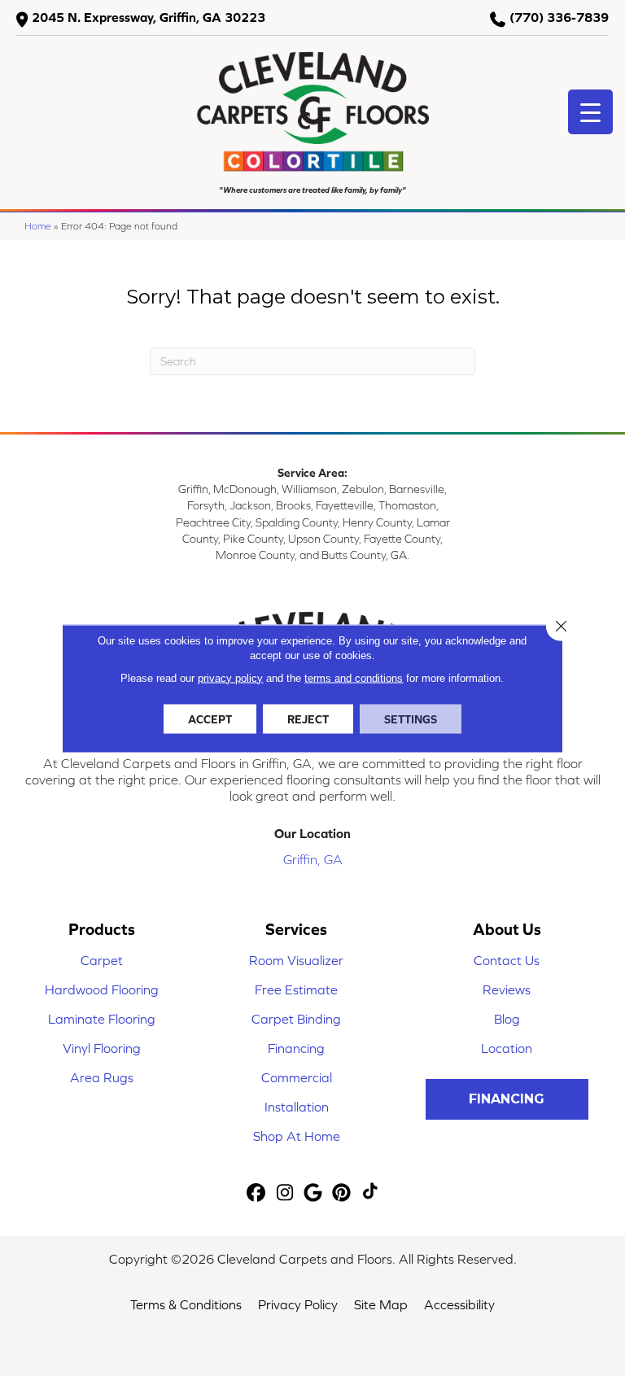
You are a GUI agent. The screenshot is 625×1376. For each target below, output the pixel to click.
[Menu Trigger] (590, 112)
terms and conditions (353, 677)
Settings (410, 718)
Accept (210, 718)
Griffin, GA (313, 859)
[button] (507, 1099)
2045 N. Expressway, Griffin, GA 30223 (148, 17)
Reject (308, 718)
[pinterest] (342, 1193)
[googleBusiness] (314, 1193)
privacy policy (230, 677)
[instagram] (285, 1193)
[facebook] (257, 1193)
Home (37, 226)
